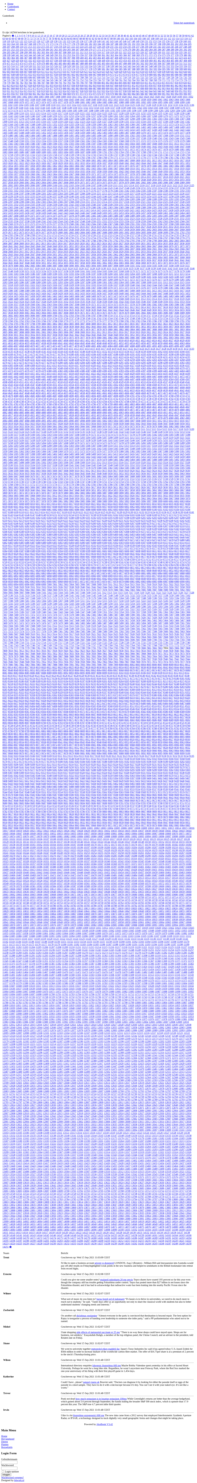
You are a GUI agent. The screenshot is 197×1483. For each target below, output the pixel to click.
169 (34, 44)
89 (83, 38)
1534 (121, 138)
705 (69, 77)
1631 (93, 146)
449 (103, 60)
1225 (104, 113)
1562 (88, 141)
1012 (79, 96)
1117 (89, 105)
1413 (15, 130)
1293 (104, 119)
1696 (76, 152)
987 (146, 94)
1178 (37, 110)
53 (165, 35)
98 (111, 38)
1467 (126, 132)
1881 (160, 166)
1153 (91, 108)
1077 (60, 102)
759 (112, 80)
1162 (139, 108)
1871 (104, 166)
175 (60, 44)
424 (185, 58)
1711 (160, 152)
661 (69, 74)
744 (47, 80)
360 (99, 55)
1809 (137, 160)
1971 (93, 174)
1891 (27, 168)
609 (34, 71)
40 (125, 35)
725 (155, 77)
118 (4, 41)
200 (168, 44)
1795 (60, 160)
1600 (110, 144)
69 (22, 38)
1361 (104, 124)
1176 (26, 110)
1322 (76, 121)
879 (60, 88)
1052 (110, 99)
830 (39, 85)
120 (12, 41)
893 (121, 88)
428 (13, 60)
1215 (49, 113)
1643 (160, 146)
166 (21, 44)
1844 (143, 163)
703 (60, 77)
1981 (149, 174)
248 (185, 47)
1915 (159, 168)
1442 (176, 130)
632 (133, 71)
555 (181, 66)
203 (181, 44)
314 (90, 52)
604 (13, 71)
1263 (126, 116)
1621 (38, 146)
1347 (27, 124)
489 (86, 63)
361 (103, 55)
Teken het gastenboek (184, 23)
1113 (68, 105)
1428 (98, 130)
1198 (145, 110)
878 (56, 88)
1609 (160, 144)
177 (69, 44)
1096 (165, 102)
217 (51, 47)
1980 (143, 174)
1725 (49, 155)
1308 (187, 119)
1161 (134, 108)
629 (120, 71)
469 (189, 60)
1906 (110, 168)
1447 (16, 132)
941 (138, 91)
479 (43, 63)
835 (60, 85)
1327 (104, 121)
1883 (171, 166)
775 (181, 80)
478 (39, 63)
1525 (71, 138)
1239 (182, 113)
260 (47, 49)
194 (142, 44)
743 (43, 80)
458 (142, 60)
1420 (54, 130)
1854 (10, 166)
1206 (189, 110)
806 (125, 83)
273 (103, 49)
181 (86, 44)
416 (151, 58)
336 (185, 52)
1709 (149, 152)
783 (26, 83)
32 (100, 35)
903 (164, 88)
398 (73, 58)
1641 (149, 146)
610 (39, 71)
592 (151, 69)
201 (172, 44)
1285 (60, 119)
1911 (137, 168)
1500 (121, 135)
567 (43, 69)
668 (99, 74)
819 (181, 83)
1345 (16, 124)
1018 (113, 96)
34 (106, 35)
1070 (21, 102)
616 (64, 71)
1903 (93, 168)
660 (64, 74)
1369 (149, 124)
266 (73, 49)
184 (99, 44)
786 (39, 83)
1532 (110, 138)
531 (77, 66)
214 (38, 47)
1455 (60, 132)
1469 (137, 132)
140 (99, 41)
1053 (115, 99)
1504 (143, 135)
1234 (154, 113)
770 (159, 80)
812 (151, 83)
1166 (161, 108)
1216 (54, 113)
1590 (54, 144)
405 (103, 58)
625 (103, 71)
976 (99, 94)
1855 (16, 166)
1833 (82, 163)
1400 (132, 127)
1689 (38, 152)
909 (189, 88)
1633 (104, 146)
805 (121, 83)
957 (17, 94)
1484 (32, 135)
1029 (174, 96)
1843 (137, 163)
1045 (71, 99)
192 (133, 44)
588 (133, 69)
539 (112, 66)
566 (39, 69)
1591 (60, 144)
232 (116, 47)
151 (146, 41)
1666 (99, 149)
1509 (171, 135)
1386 (54, 127)
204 (185, 44)
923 (60, 91)
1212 (32, 113)
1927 (38, 171)
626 (107, 71)
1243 (16, 116)
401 (86, 58)
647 (8, 74)
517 (17, 66)
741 (34, 80)
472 (13, 63)
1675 (149, 149)
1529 (93, 138)
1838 (110, 163)
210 (21, 47)
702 (56, 77)
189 (121, 44)
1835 (93, 163)
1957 (16, 174)
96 (105, 38)
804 (116, 83)
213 (34, 47)
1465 (115, 132)
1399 (126, 127)
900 (151, 88)
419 (163, 58)
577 (86, 69)
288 (168, 49)
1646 (176, 146)
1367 (137, 124)
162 (4, 44)
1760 (54, 157)
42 (131, 35)
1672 (132, 149)
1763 (71, 157)
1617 (16, 146)
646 (4, 74)
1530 (99, 138)
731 (181, 77)
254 (21, 49)
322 (125, 52)
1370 (154, 124)
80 (56, 38)
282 (142, 49)
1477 (182, 132)
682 (159, 74)
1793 (49, 160)
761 (121, 80)
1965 (60, 174)
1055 (126, 99)
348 (47, 55)
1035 (16, 99)
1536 (132, 138)
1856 (21, 166)
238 (142, 47)
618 (73, 71)
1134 (181, 105)
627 (112, 71)
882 (73, 88)
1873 (115, 166)
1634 (110, 146)
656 (47, 74)
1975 (115, 174)
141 (103, 41)
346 (39, 55)
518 (21, 66)
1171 (188, 108)
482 (56, 63)
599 (181, 69)
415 (146, 58)
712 (99, 77)
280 (133, 49)
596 (168, 69)
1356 (76, 124)
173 (52, 44)
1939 (104, 171)
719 (129, 77)
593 (155, 69)
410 (125, 58)
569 (52, 69)
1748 (176, 155)
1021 (129, 96)
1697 (82, 152)
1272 (176, 116)
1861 (49, 166)
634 (142, 71)
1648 (187, 146)
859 (164, 85)
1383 (38, 127)
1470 (143, 132)
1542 (165, 138)
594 (159, 69)
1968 (76, 174)
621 (86, 71)
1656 (43, 149)
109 (157, 38)
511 (181, 63)
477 (34, 63)
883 (77, 88)
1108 (42, 105)
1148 (64, 108)
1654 (32, 149)
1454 (54, 132)
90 (87, 38)
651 (26, 74)
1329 (115, 121)
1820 (10, 163)
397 (69, 58)
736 (13, 80)
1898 (65, 168)
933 (103, 91)
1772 (121, 157)
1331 (126, 121)
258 (39, 49)
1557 (60, 141)
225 (86, 47)
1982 (154, 174)
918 (38, 91)
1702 (110, 152)
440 (64, 60)
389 (34, 58)
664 (82, 74)
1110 (53, 105)
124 (30, 41)
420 (168, 58)
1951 (171, 171)
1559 (71, 141)
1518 (32, 138)
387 (26, 58)
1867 (82, 166)
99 (114, 38)
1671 (126, 149)
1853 (4, 166)
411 (129, 58)
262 (56, 49)
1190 (101, 110)
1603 (126, 144)
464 (168, 60)
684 (168, 74)
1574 (154, 141)
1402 (143, 127)
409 (121, 58)
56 (174, 35)
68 (19, 38)
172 (47, 44)
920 (47, 91)
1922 (10, 171)
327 (146, 52)
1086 (110, 102)
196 (151, 44)
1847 (160, 163)
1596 (88, 144)
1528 (88, 138)
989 (155, 94)
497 (121, 63)
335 (181, 52)
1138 (10, 108)
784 (30, 83)
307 (60, 52)
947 (163, 91)
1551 (27, 141)
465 (172, 60)
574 (73, 69)
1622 (43, 146)
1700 (99, 152)
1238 (176, 113)
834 (56, 85)
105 (140, 38)
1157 (112, 108)
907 (181, 88)
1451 (38, 132)
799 (95, 83)
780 (13, 83)
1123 (121, 105)
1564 (99, 141)
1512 (187, 135)
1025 (151, 96)
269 (86, 49)
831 (43, 85)
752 (82, 80)
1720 (21, 155)
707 (77, 77)
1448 (21, 132)
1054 (121, 99)
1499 (115, 135)
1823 (27, 163)
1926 (32, 171)
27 (85, 35)
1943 (126, 171)
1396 (110, 127)
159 (181, 41)
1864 (65, 166)
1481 (16, 135)
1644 (165, 146)
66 (13, 38)
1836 (99, 163)
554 (177, 66)
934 (107, 91)
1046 (76, 99)
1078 (65, 102)
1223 (93, 113)
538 (108, 66)
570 (56, 69)
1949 (160, 171)
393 (52, 58)
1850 (176, 163)
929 (86, 91)
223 (77, 47)
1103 (15, 105)
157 (172, 41)
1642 (154, 146)
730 (176, 77)
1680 (176, 149)
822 (4, 85)
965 (52, 94)
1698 (88, 152)
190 (125, 44)
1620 (32, 146)
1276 (10, 119)
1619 (27, 146)
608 (30, 71)
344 (30, 55)
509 (172, 63)
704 (64, 77)
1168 (171, 108)
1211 (27, 113)
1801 (93, 160)
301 (34, 52)
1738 (121, 155)
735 (8, 80)
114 (177, 38)
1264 (132, 116)
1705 (126, 152)
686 (177, 74)
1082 (88, 102)
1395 (104, 127)
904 (168, 88)
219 (60, 47)
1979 (137, 174)
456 (133, 60)
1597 (93, 144)
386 (21, 58)
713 (103, 77)
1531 (104, 138)
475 (26, 63)
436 (47, 60)
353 (69, 55)
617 (69, 71)
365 (121, 55)
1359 (93, 124)
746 (56, 80)
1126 (137, 105)
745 (52, 80)
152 (150, 41)
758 (108, 80)
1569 (126, 141)
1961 (38, 174)
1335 (148, 121)
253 (17, 49)
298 (21, 52)
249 (189, 47)
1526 (76, 138)
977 (103, 94)
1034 (10, 99)
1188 (91, 110)
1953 (182, 171)
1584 (21, 144)
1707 (137, 152)
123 (25, 41)
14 (45, 35)
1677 (160, 149)
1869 (93, 166)
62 (192, 35)
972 (82, 94)
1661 (71, 149)
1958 (21, 174)
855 (146, 85)
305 (52, 52)
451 (112, 60)
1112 (63, 105)
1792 (43, 160)
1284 (54, 119)
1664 (88, 149)
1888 (10, 168)
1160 (128, 108)
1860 (43, 166)
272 (99, 49)
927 (77, 91)
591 (146, 69)
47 (146, 35)
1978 (132, 174)
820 (185, 83)
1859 (38, 166)
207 (8, 47)
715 (112, 77)
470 (4, 63)
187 (112, 44)
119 (8, 41)
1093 (149, 102)
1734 (99, 155)
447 (95, 60)
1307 (182, 119)
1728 (65, 155)
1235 (159, 113)
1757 (38, 157)
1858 (32, 166)
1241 (4, 116)
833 (52, 85)
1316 (43, 121)
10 (32, 35)
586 (125, 69)
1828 (54, 163)
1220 (76, 113)
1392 (88, 127)
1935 (82, 171)
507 (164, 63)
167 (26, 44)
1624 (54, 146)
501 (138, 63)
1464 (110, 132)
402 (90, 58)
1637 (126, 146)
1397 (115, 127)
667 (95, 74)
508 (168, 63)
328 (151, 52)
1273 (182, 116)
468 (185, 60)
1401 (137, 127)
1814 (165, 160)
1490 (65, 135)
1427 (93, 130)
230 (107, 47)
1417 (38, 130)
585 (121, 69)
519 (26, 66)
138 (90, 41)
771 (164, 80)
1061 (160, 99)
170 (39, 44)
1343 (4, 124)
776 (185, 80)
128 (47, 41)
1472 (154, 132)
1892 (32, 168)
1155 (101, 108)
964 (47, 94)
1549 (16, 141)
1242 (10, 116)
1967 (71, 174)
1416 (32, 130)
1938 (99, 171)
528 (64, 66)
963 (43, 94)
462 (159, 60)
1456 (65, 132)
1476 (176, 132)
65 (10, 38)
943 (146, 91)
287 (164, 49)
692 (13, 77)
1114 (74, 105)
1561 (82, 141)
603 (8, 71)
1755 (27, 157)
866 (4, 88)
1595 (82, 144)
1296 (121, 119)
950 (176, 91)
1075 (49, 102)
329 (155, 52)
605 (17, 71)
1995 (38, 177)
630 (125, 71)
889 (103, 88)
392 (47, 58)
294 (4, 52)
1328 (110, 121)
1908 (121, 168)
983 (129, 94)
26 (81, 35)
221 (69, 47)
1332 (132, 121)
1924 (21, 171)
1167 (166, 108)
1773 (126, 157)
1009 (63, 96)
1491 (71, 135)
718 (125, 77)
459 (146, 60)
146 (125, 41)
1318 (54, 121)
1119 (100, 105)
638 (159, 71)
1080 (76, 102)
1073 (38, 102)
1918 (176, 168)
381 (189, 55)
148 (133, 41)
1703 (115, 152)
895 (129, 88)
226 (90, 47)
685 (172, 74)
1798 (76, 160)
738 (21, 80)
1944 (132, 171)
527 (60, 66)
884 (82, 88)
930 (90, 91)
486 (73, 63)
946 (159, 91)
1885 (182, 166)
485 (69, 63)
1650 (10, 149)
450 (108, 60)
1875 (126, 166)
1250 (54, 116)
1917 (171, 168)
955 (8, 94)
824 (13, 85)
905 (172, 88)
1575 (160, 141)
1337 (159, 121)
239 (146, 47)
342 (21, 55)
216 (47, 47)
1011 (74, 96)
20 (63, 35)
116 (186, 38)
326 (142, 52)
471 (8, 63)
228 (99, 47)
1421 (60, 130)
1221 (82, 113)
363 (112, 55)
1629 (82, 146)
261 (52, 49)
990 (159, 94)
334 (176, 52)
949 (172, 91)
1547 (4, 141)
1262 (121, 116)
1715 (182, 152)
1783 (182, 157)
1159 (123, 108)
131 (60, 41)
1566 (110, 141)
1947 (149, 171)
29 (91, 35)
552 (168, 66)
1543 (171, 138)
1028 (168, 96)
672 (116, 74)
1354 (65, 124)
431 (26, 60)
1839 (115, 163)
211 (26, 47)
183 (95, 44)
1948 (154, 171)
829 (34, 85)
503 (146, 63)
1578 (176, 141)
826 (21, 85)
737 (17, 80)
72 (31, 38)
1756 (32, 157)
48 (149, 35)
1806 (121, 160)
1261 (115, 116)
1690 (43, 152)
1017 (107, 96)
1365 (126, 124)
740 (30, 80)
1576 (165, 141)
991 (164, 94)
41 (128, 35)
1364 (121, 124)
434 (39, 60)
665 (86, 74)
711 (94, 77)
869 (17, 88)
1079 (71, 102)
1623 (49, 146)
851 (129, 85)
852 (133, 85)
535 (95, 66)
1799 (82, 160)
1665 (93, 149)
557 (189, 66)
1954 (187, 171)
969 (69, 94)
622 (90, 71)
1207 (4, 113)
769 (155, 80)
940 (133, 91)
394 (56, 58)
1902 (88, 168)
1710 (154, 152)
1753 (16, 157)
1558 (65, 141)
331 (163, 52)
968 (64, 94)
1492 (76, 135)
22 (69, 35)
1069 (16, 102)
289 (172, 49)
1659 (60, 149)
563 (26, 69)
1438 (154, 130)
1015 (96, 96)
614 (56, 71)
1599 (104, 144)
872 (30, 88)
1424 (76, 130)
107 (148, 38)
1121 (111, 105)
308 (64, 52)
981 (121, 94)
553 (172, 66)
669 (103, 74)
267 (77, 49)
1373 (171, 124)
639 (163, 71)
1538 (143, 138)
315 (94, 52)
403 (95, 58)
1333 (137, 121)
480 (47, 63)
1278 (21, 119)
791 (60, 83)
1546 (187, 138)
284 (151, 49)
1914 (154, 168)
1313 (26, 121)
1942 (121, 171)
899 (146, 88)
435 (43, 60)
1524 (65, 138)
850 (125, 85)
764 (133, 80)
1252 (65, 116)
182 (90, 44)
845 (103, 85)
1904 (99, 168)
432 (30, 60)
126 (38, 41)
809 (138, 83)
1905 (104, 168)
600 (185, 69)
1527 (82, 138)
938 (125, 91)
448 (99, 60)
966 (56, 94)
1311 (16, 121)
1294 (110, 119)
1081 (82, 102)
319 (112, 52)
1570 (132, 141)
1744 (154, 155)
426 (4, 60)
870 (21, 88)
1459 (82, 132)
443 (77, 60)
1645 (171, 146)
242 (159, 47)
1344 (10, 124)
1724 (43, 155)
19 (60, 35)
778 (4, 83)
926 (73, 91)
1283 (49, 119)
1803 (104, 160)
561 (17, 69)
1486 (43, 135)
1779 (160, 157)
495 (112, 63)
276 (116, 49)
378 (177, 55)
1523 (60, 138)
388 (30, 58)
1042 (54, 99)
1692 (54, 152)
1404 (154, 127)
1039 (38, 99)
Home (10, 3)
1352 (54, 124)
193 (138, 44)
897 (138, 88)
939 (129, 91)
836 (64, 85)
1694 (65, 152)
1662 (76, 149)
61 (189, 35)
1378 (10, 127)
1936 (88, 171)
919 (43, 91)
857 (155, 85)
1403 (149, 127)
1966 (65, 174)
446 (90, 60)
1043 (60, 99)
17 (54, 35)
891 (112, 88)
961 (34, 94)
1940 (110, 171)
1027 (163, 96)
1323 (82, 121)
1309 (4, 121)
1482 (21, 135)
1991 (16, 177)
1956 (10, 174)
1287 (71, 119)
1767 (93, 157)
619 (77, 71)
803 (112, 83)
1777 (149, 157)
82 (62, 38)
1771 (115, 157)
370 (142, 55)
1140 (21, 108)
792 (64, 83)
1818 (187, 160)
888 (99, 88)
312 (82, 52)
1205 (183, 110)
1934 (76, 171)
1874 (121, 166)
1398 (121, 127)
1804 (110, 160)
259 (43, 49)
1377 (4, 127)
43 (134, 35)
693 (17, 77)
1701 (104, 152)
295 (8, 52)
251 (8, 49)
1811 (149, 160)
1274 (187, 116)
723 (146, 77)
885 (86, 88)
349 (52, 55)
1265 (137, 116)
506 (159, 63)
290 (177, 49)
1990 (10, 177)
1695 (71, 152)
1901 (82, 168)
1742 (143, 155)
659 (60, 74)
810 (142, 83)
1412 (10, 130)
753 (86, 80)
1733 (93, 155)
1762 (65, 157)
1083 (93, 102)
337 (189, 52)
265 (69, 49)
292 (185, 49)
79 (53, 38)
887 (95, 88)
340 (13, 55)
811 (146, 83)
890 (108, 88)
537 (103, 66)
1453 (49, 132)
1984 (165, 174)
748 (64, 80)
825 (17, 85)
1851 (182, 163)
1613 (182, 144)
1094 (154, 102)
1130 (159, 105)
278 (125, 49)
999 (8, 96)
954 (4, 94)
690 (4, 77)
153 (155, 41)
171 (43, 44)
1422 (65, 130)
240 (151, 47)
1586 (32, 144)
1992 (21, 177)
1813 (159, 160)
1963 (49, 174)
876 (47, 88)
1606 (143, 144)
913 (17, 91)
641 (172, 71)
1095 (160, 102)
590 (142, 69)
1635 (115, 146)
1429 (104, 130)
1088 (121, 102)
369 (138, 55)
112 (169, 38)
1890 (21, 168)
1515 (16, 138)
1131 (164, 105)
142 (107, 41)
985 (138, 94)
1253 (71, 116)
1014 (90, 96)
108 (153, 38)
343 (26, 55)
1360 (99, 124)
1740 (132, 155)
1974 (110, 174)
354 (73, 55)
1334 (143, 121)
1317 (49, 121)
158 (176, 41)
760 (116, 80)
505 (155, 63)
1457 (71, 132)
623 (94, 71)
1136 (191, 105)
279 (129, 49)
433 (34, 60)
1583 (16, 144)
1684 (10, 152)
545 (138, 66)
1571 (137, 141)
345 (34, 55)
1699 (93, 152)
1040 (43, 99)
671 (112, 74)
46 (143, 35)
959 (26, 94)
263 (60, 49)
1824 (32, 163)
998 (4, 96)
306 (56, 52)
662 (73, 74)
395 (60, 58)
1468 (132, 132)
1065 (182, 99)
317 (103, 52)
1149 (69, 108)
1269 (160, 116)
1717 (4, 155)
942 (142, 91)
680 (151, 74)
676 (133, 74)
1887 (4, 168)
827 (26, 85)
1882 (165, 166)
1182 (58, 110)
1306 (176, 119)
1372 (165, 124)
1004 (35, 96)
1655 (38, 149)
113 (173, 38)
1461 (93, 132)
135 (77, 41)
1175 (21, 110)
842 (90, 85)
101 (122, 38)
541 (121, 66)
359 (95, 55)
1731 (82, 155)
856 (151, 85)
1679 (171, 149)
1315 (38, 121)
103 (131, 38)
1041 (49, 99)
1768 (99, 157)
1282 (43, 119)
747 (60, 80)
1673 (137, 149)
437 (52, 60)
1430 (110, 130)
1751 (4, 157)
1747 (171, 155)
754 (90, 80)
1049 (93, 99)
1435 (137, 130)
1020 (124, 96)
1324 (87, 121)
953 (189, 91)
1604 (132, 144)
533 (86, 66)
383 (8, 58)
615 (60, 71)
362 (108, 55)
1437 (148, 130)
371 (146, 55)
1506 (154, 135)
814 (159, 83)
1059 (149, 99)
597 (172, 69)
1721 (27, 155)
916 (30, 91)
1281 (38, 119)
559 (8, 69)
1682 (187, 149)
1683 (4, 152)
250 (4, 49)
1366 (132, 124)
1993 (27, 177)
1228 (121, 113)
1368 (143, 124)
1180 (48, 110)
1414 (21, 130)
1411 (4, 130)
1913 (148, 168)
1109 (48, 105)
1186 (80, 110)
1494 (88, 135)
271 (95, 49)
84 (68, 38)
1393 (93, 127)
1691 (49, 152)
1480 (10, 135)
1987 (182, 174)
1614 (187, 144)
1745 (160, 155)
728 (168, 77)
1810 (143, 160)
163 (8, 44)
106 (144, 38)
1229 (126, 113)
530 (73, 66)
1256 (88, 116)
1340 (176, 121)
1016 (102, 96)
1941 (115, 171)
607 (26, 71)
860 (168, 85)
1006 (46, 96)
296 (13, 52)
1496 (99, 135)
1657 (49, 149)
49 (152, 35)
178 (73, 44)
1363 (115, 124)
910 (4, 91)
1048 (88, 99)
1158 (118, 108)
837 (69, 85)
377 (172, 55)
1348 (32, 124)
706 (73, 77)
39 (122, 35)
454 (125, 60)
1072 (32, 102)
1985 (171, 174)
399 (77, 58)
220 (64, 47)
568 (47, 69)
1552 (32, 141)
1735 (104, 155)
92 (93, 38)
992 (168, 94)
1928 (43, 171)
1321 (71, 121)
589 (138, 69)
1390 (76, 127)
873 (34, 88)
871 (26, 88)
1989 (4, 177)
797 (86, 83)
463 (164, 60)
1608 (154, 144)
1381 (27, 127)
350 (56, 55)
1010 (68, 96)
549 (155, 66)
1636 (121, 146)
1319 (60, 121)
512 (185, 63)
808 (133, 83)
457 (138, 60)
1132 (170, 105)
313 (86, 52)
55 (171, 35)
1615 (4, 146)
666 (90, 74)
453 (121, 60)
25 (78, 35)
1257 (93, 116)
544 (133, 66)
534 (90, 66)
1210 (21, 113)
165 (17, 44)
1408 (176, 127)
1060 (154, 99)
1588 (43, 144)
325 (138, 52)
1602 (121, 144)
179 (77, 44)
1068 (10, 102)
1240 (187, 113)
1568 (121, 141)
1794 (54, 160)
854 (142, 85)
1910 (132, 168)
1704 (121, 152)
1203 (172, 110)
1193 (118, 110)
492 (99, 63)
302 (39, 52)
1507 (160, 135)
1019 (118, 96)
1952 (176, 171)
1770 (110, 157)
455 (129, 60)
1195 (128, 110)
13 (41, 35)
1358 (88, 124)
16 (51, 35)
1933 (71, 171)
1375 (182, 124)
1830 (65, 163)
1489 (60, 135)
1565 (104, 141)
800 (99, 83)
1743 (149, 155)
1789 (27, 160)
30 (94, 35)
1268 (154, 116)
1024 (146, 96)
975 (95, 94)
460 (151, 60)
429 (17, 60)
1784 (187, 157)
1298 (132, 119)
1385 (49, 127)
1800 (88, 160)
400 (82, 58)
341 (17, 55)
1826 (43, 163)
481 (52, 63)
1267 (149, 116)
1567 (115, 141)
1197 (139, 110)
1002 (24, 96)
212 (30, 47)
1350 (43, 124)
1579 (182, 141)
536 (99, 66)
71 (28, 38)
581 (103, 69)
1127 (143, 105)
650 (21, 74)
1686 (21, 152)
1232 (143, 113)
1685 (16, 152)
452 (116, 60)
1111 (58, 105)
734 (4, 80)
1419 (49, 130)
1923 (16, 171)
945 (155, 91)
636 (151, 71)
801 (103, 83)
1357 (82, 124)
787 (43, 83)
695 (26, 77)
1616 (10, 146)
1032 (190, 96)
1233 (148, 113)
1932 (65, 171)
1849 (171, 163)
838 (73, 85)
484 (64, 63)
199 (164, 44)
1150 (74, 108)
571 (60, 69)
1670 (121, 149)
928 (82, 91)
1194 (123, 110)
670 (108, 74)
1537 (137, 138)
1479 (4, 135)
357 (86, 55)
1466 (121, 132)
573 (69, 69)
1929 (49, 171)
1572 (143, 141)
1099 (182, 102)
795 (77, 83)
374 (159, 55)
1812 (154, 160)
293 (189, 49)
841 (86, 85)
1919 (182, 168)
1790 (32, 160)
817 (172, 83)
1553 (38, 141)
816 (168, 83)
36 (112, 35)
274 (108, 49)
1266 (143, 116)
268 (82, 49)
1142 (31, 108)
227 (94, 47)
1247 (38, 116)
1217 (60, 113)
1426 (87, 130)
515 (8, 66)
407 (112, 58)
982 (125, 94)
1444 (187, 130)
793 (69, 83)
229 (103, 47)
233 (120, 47)
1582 (10, 144)
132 (64, 41)
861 (172, 85)
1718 (10, 155)
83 (65, 38)
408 (116, 58)
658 (56, 74)
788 (47, 83)
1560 (76, 141)
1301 (149, 119)
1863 (60, 166)
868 (13, 88)
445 (86, 60)
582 (108, 69)
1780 (165, 157)
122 (21, 41)
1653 (27, 149)
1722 (32, 155)
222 (73, 47)
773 (172, 80)
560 (13, 69)
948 (168, 91)
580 (99, 69)
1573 (149, 141)
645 (189, 71)
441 (69, 60)
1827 (49, 163)
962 (39, 94)
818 (176, 83)
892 (116, 88)
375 (164, 55)
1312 (21, 121)
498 (125, 63)
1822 (21, 163)
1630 (88, 146)
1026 (157, 96)
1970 (88, 174)
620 (82, 71)
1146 (53, 108)
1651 (16, 149)
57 (177, 35)
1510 (176, 135)
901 (155, 88)
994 (177, 94)
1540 (154, 138)
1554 (43, 141)
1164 (150, 108)
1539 (149, 138)
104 (135, 38)
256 (30, 49)
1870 (99, 166)
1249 (49, 116)
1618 (21, 146)
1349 (38, 124)
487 (77, 63)
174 (56, 44)
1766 (88, 157)
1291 (93, 119)
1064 (176, 99)
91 (90, 38)
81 (59, 38)
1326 (98, 121)
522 (39, 66)
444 (82, 60)
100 (118, 38)
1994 (32, 177)
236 (133, 47)
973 (86, 94)
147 (129, 41)
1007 (52, 96)
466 (177, 60)
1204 (177, 110)
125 (34, 41)
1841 (126, 163)
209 (17, 47)
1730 (76, 155)
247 (181, 47)
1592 (65, 144)
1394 (99, 127)
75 (40, 38)
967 (60, 94)
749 (69, 80)
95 (102, 38)
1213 (38, 113)
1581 (4, 144)
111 (165, 38)
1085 (104, 102)
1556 (54, 141)
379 (181, 55)
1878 (143, 166)
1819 (4, 163)
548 (151, 66)
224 (82, 47)
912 (13, 91)
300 (30, 52)
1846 (154, 163)
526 (56, 66)
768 (151, 80)
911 (8, 91)
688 (185, 74)
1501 (126, 135)
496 (116, 63)
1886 (187, 166)
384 (13, 58)
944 (151, 91)
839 (77, 85)
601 (189, 69)
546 (142, 66)
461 (155, 60)
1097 (171, 102)
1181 (53, 110)
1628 (76, 146)
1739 (126, 155)
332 (168, 52)
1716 (187, 152)
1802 (99, 160)
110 (161, 38)
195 (146, 44)
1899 (71, 168)
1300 (143, 119)
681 (155, 74)
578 (90, 69)
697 (34, 77)
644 (185, 71)
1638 (132, 146)
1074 (43, 102)
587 (129, 69)
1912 (143, 168)
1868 (88, 166)
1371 (160, 124)
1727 (60, 155)
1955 (4, 174)
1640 (143, 146)
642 (176, 71)
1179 (42, 110)
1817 (182, 160)
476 (30, 63)
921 (51, 91)
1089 (126, 102)
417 (155, 58)
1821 (16, 163)
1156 (107, 108)
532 (82, 66)
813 (155, 83)
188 (116, 44)
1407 (171, 127)
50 (155, 35)
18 (57, 35)
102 (127, 38)
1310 (10, 121)
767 (146, 80)
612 (47, 71)
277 (121, 49)
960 (30, 94)
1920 (187, 168)
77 (47, 38)
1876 (132, 166)
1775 (137, 157)
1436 (143, 130)
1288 (76, 119)
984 (133, 94)
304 (47, 52)
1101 (4, 105)
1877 (137, 166)
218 (56, 47)
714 (107, 77)
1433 (126, 130)
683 (164, 74)
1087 (115, 102)
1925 (27, 171)
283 (146, 49)
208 (13, 47)
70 (25, 38)
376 (168, 55)
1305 (171, 119)
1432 (121, 130)
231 (112, 47)
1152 (85, 108)
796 (82, 83)
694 (21, 77)
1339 (171, 121)
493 (103, 63)
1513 (4, 138)
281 (138, 49)
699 (43, 77)
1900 (76, 168)
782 (21, 83)
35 (109, 35)
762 (125, 80)
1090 (132, 102)
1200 (155, 110)
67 (16, 38)
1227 (115, 113)
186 (108, 44)
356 (82, 55)
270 (90, 49)
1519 (38, 138)
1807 (126, 160)
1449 (27, 132)
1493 (82, 135)
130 (56, 41)
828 (30, 85)
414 (142, 58)
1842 (132, 163)
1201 (161, 110)
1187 (85, 110)
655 (43, 74)
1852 (187, 163)
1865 (71, 166)
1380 (21, 127)
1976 (121, 174)
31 (97, 35)
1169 (177, 108)
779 (8, 83)
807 (129, 83)
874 (39, 88)
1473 (160, 132)
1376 (187, 124)
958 (21, 94)
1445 (4, 132)
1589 (49, 144)
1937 (93, 171)
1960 (32, 174)
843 (95, 85)
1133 (175, 105)
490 (90, 63)
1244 (21, 116)
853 (138, 85)
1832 (76, 163)
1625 (60, 146)
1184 (69, 110)
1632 (99, 146)
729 (172, 77)
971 (77, 94)
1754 (21, 157)
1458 (76, 132)
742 (39, 80)
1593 (71, 144)
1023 (140, 96)
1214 (43, 113)
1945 (137, 171)
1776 (143, 157)
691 (8, 77)
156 (168, 41)
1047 (82, 99)
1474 (165, 132)
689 (189, 74)
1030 (179, 96)
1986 (176, 174)
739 (26, 80)
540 (116, 66)
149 (137, 41)
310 (73, 52)
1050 (99, 99)
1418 (43, 130)
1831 (71, 163)
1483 (27, 135)
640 (168, 71)
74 (37, 38)
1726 (54, 155)
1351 (49, 124)
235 (129, 47)
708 (82, 77)
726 (159, 77)
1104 (21, 105)
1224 (98, 113)
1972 (99, 174)
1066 (187, 99)
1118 (95, 105)
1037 (27, 99)
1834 (88, 163)
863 (181, 85)
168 (30, 44)
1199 (150, 110)
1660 (65, 149)
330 (159, 52)
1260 (110, 116)
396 (64, 58)
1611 (171, 144)
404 (99, 58)
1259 (104, 116)
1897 (60, 168)
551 (164, 66)
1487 (49, 135)
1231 (137, 113)
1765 (82, 157)
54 (168, 35)
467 (181, 60)
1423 (71, 130)
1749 (182, 155)
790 (56, 83)
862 (177, 85)
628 (116, 71)
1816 (176, 160)
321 (120, 52)
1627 (71, 146)
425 (189, 58)
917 (34, 91)
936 (116, 91)
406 (108, 58)
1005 (41, 96)
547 (146, 66)
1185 (74, 110)
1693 (60, 152)
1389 (71, 127)
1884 (176, 166)
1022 (135, 96)
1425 (82, 130)
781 (17, 83)
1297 (126, 119)
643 (181, 71)
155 (163, 41)
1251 (60, 116)
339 (8, 55)
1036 (21, 99)
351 (60, 55)
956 (13, 94)
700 (47, 77)
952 (185, 91)
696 (30, 77)
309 (69, 52)
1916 (165, 168)
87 (77, 38)
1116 (84, 105)
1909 (126, 168)
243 (163, 47)
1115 (79, 105)
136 (81, 41)
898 (142, 88)
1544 (176, 138)
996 (185, 94)
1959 (27, 174)
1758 (43, 157)
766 (142, 80)
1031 (185, 96)
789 (52, 83)
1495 (93, 135)
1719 (16, 155)
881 (69, 88)
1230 (132, 113)
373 (155, 55)
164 (13, 44)
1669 (115, 149)
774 (177, 80)
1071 (27, 102)
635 (146, 71)
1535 (126, 138)
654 (39, 74)
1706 (132, 152)
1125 (132, 105)
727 (163, 77)
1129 (154, 105)
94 (99, 38)
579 (95, 69)
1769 (104, 157)
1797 (71, 160)
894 (125, 88)
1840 (121, 163)
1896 (54, 168)
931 (94, 91)
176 (64, 44)
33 (103, 35)
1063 (171, 99)
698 (39, 77)
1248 (43, 116)
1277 (16, 119)
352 (64, 55)
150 (142, 41)
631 (129, 71)
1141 (26, 108)
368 (133, 55)
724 (151, 77)
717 (120, 77)
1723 (38, 155)
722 (142, 77)
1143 (37, 108)
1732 (88, 155)
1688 (32, 152)
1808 (132, 160)
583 (112, 69)
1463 (104, 132)
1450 (32, 132)
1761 (60, 157)
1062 (165, 99)
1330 (121, 121)
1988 (187, 174)
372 (151, 55)
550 (159, 66)
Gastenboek (13, 6)
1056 (132, 99)
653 (34, 74)
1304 (165, 119)
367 (129, 55)
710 (90, 77)
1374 (176, 124)
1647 (182, 146)
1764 (76, 157)
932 (99, 91)
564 (30, 69)
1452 (43, 132)
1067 (4, 102)
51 (158, 35)
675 (129, 74)
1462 (99, 132)
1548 (10, 141)
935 (112, 91)
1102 (10, 105)
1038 (32, 99)
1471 (149, 132)
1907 (115, 168)
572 (64, 69)
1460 (88, 132)
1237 (171, 113)
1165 (155, 108)
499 (129, 63)
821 (189, 83)
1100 (187, 102)
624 (99, 71)
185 (103, 44)
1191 (107, 110)
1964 (54, 174)
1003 (30, 96)
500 (133, 63)
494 (108, 63)
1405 (160, 127)
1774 (132, 157)
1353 (60, 124)
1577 (171, 141)
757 (103, 80)
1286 (65, 119)
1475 (171, 132)
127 (43, 41)
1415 (26, 130)
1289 (82, 119)
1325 (93, 121)
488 (82, 63)
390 (39, 58)
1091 (137, 102)
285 (155, 49)
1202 (166, 110)
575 (77, 69)
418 (159, 58)
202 (177, 44)
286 (159, 49)
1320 (65, 121)
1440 (165, 130)
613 (51, 71)
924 (64, 91)
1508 (165, 135)
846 (108, 85)
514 (4, 66)
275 (112, 49)
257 (34, 49)
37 (115, 35)
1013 (85, 96)
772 (168, 80)
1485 (38, 135)
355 (77, 55)
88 (80, 38)
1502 (132, 135)
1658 (54, 149)
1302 (154, 119)
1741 (137, 155)
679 (146, 74)
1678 (165, 149)
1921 (4, 171)
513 (189, 63)
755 (95, 80)
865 (189, 85)
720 (133, 77)
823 (8, 85)
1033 (4, 99)
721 (138, 77)
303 (43, 52)
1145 (48, 108)
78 (50, 38)
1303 (160, 119)
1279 (27, 119)
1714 (176, 152)
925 (69, 91)
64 (7, 38)
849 (121, 85)
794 (73, 83)
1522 (54, 138)
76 (43, 38)
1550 (21, 141)
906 (177, 88)
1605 (137, 144)
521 (34, 66)
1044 (65, 99)
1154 (96, 108)
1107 (37, 105)
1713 (171, 152)
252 (13, 49)
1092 (143, 102)
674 (125, 74)
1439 (159, 130)
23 (72, 35)
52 (162, 35)
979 (112, 94)
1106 (31, 105)
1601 (115, 144)
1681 (182, 149)
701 (52, 77)
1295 (115, 119)
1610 (165, 144)
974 (90, 94)
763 (129, 80)
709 (86, 77)
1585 (27, 144)
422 (176, 58)
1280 (32, 119)
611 (43, 71)
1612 (176, 144)
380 (185, 55)
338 (4, 55)
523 (43, 66)
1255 (82, 116)
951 (181, 91)
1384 (43, 127)
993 (172, 94)
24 (75, 35)
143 (112, 41)
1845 (149, 163)
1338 (165, 121)
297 (17, 52)
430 (21, 60)
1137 (4, 108)
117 (190, 38)
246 (176, 47)
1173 (10, 110)
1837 (104, 163)
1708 (143, 152)
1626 (65, 146)
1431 (115, 130)
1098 (176, 102)
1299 (137, 119)
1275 (4, 119)
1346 (21, 124)
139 (94, 41)
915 (26, 91)
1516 (21, 138)
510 (177, 63)
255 (26, 49)
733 (189, 77)
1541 (160, 138)
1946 (143, 171)
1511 (182, 135)
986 (142, 94)
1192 (112, 110)
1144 (42, 108)
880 (64, 88)
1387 (60, 127)
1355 (71, 124)
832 (47, 85)
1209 (16, 113)
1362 (110, 124)
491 (95, 63)
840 (82, 85)
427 (8, 60)
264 (64, 49)
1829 (60, 163)
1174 (15, 110)
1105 (26, 105)
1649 (4, 149)
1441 (171, 130)
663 (77, 74)
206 (4, 47)
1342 (187, 121)
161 (189, 41)
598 (177, 69)
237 (138, 47)
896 (133, 88)
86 (74, 38)
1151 (80, 108)
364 (116, 55)
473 (17, 63)
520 (30, 66)
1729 (71, 155)
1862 (54, 166)
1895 (49, 168)
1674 (143, 149)
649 (17, 74)
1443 (182, 130)
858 (159, 85)
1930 (54, 171)
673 (121, 74)
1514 (10, 138)
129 (51, 41)
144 (116, 41)
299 (26, 52)
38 (118, 35)
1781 (171, 157)
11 (35, 35)
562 (21, 69)
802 (108, 83)
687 (181, 74)
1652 (21, 149)
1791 (38, 160)
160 (185, 41)
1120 (105, 105)
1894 (43, 168)
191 (129, 44)
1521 (49, 138)
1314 (32, 121)
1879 (149, 166)
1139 (15, 108)
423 (181, 58)
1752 (10, 157)
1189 (96, 110)
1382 (32, 127)
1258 (99, 116)
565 (34, 69)
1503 (137, 135)
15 (48, 35)
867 (8, 88)
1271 (171, 116)
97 (108, 38)
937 (120, 91)
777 (189, 80)
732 (185, 77)
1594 (76, 144)
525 (52, 66)
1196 (134, 110)
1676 (154, 149)
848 (116, 85)
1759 (49, 157)
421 (172, 58)
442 (73, 60)
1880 (154, 166)
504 (151, 63)
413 (138, 58)
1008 (57, 96)
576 (82, 69)
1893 (38, 168)
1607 (149, 144)
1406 (165, 127)
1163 (145, 108)
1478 (187, 132)
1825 (38, 163)
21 (66, 35)
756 (99, 80)
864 (185, 85)
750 (73, 80)
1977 (126, 174)
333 (172, 52)
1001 (19, 96)
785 (34, 83)
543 (129, 66)
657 (52, 74)
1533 (115, 138)
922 (56, 91)
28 (88, 35)
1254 (76, 116)
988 (151, 94)
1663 (82, 149)
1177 (31, 110)
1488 (54, 135)
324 (133, 52)
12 (38, 35)
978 (108, 94)
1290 (88, 119)
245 (172, 47)
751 (77, 80)
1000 (13, 96)
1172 (4, 110)
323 (129, 52)
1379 (16, 127)
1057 (137, 99)
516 (13, 66)
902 (159, 88)
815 (163, 83)
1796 (65, 160)
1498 (110, 135)
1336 (154, 121)
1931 (60, 171)
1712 (165, 152)
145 (120, 41)
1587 (38, 144)
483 (60, 63)
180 (82, 44)
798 (90, 83)
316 (99, 52)
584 (116, 69)
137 (86, 41)
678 (142, 74)
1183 (64, 110)
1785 (4, 160)
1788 (21, 160)
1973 (104, 174)
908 (185, 88)
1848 (165, 163)
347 (43, 55)
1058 (143, 99)
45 (140, 35)
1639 (137, 146)
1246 (32, 116)
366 (125, 55)
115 (182, 38)
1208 (10, 113)
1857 (27, 166)
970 (73, 94)
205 (189, 44)
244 (168, 47)
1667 (104, 149)
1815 (171, 160)
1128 (148, 105)
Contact (11, 9)
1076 (54, 102)
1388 (65, 127)
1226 (110, 113)
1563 (93, 141)
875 (43, 88)
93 (96, 38)
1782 (176, 157)
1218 (65, 113)
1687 (27, 152)
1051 (104, 99)
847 (112, 85)
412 (133, 58)
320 (116, 52)
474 (21, 63)
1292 (99, 119)
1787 (16, 160)
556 (185, 66)
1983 (160, 174)
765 (138, 80)
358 (90, 55)
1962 (43, 174)
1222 (87, 113)
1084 (99, 102)
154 (159, 41)
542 (125, 66)
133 (68, 41)
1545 (182, 138)
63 (3, 38)
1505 (149, 135)
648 (13, 74)
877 (52, 88)
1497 (104, 135)
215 (43, 47)
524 (47, 66)
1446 (10, 132)
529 (69, 66)
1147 (58, 108)
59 (183, 35)
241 (155, 47)
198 (159, 44)
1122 (116, 105)
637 (155, 71)
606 (21, 71)
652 (30, 74)
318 (107, 52)
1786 (10, 160)
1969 (82, 174)
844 (99, 85)
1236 (165, 113)
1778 (154, 157)
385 (17, 58)
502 (142, 63)
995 (181, 94)
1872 (110, 166)
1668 (110, 149)
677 (138, 74)
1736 (110, 155)
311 (77, 52)
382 (4, 58)
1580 (187, 141)
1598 (99, 144)
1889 (16, 168)
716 (116, 77)
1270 (165, 116)
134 (73, 41)
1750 (187, 155)
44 (137, 35)
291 (181, 49)
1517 (27, 138)
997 (189, 94)
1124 (127, 105)
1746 (165, 155)
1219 (71, 113)
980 (116, 94)
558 (4, 69)
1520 (43, 138)
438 (56, 60)
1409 (182, 127)
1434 (132, 130)
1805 (115, 160)
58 (180, 35)
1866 (76, 166)
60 (186, 35)
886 (90, 88)
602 (4, 71)
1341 (182, 121)
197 (155, 44)
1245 (27, 116)
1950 (165, 171)
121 (17, 41)
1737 (115, 155)
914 (21, 91)
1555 (49, 141)
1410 (187, 127)
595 (164, 69)
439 (60, 60)
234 (125, 47)
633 (138, 71)
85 (71, 38)
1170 (182, 108)
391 (43, 58)
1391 (82, 127)
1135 (186, 105)
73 (34, 38)
